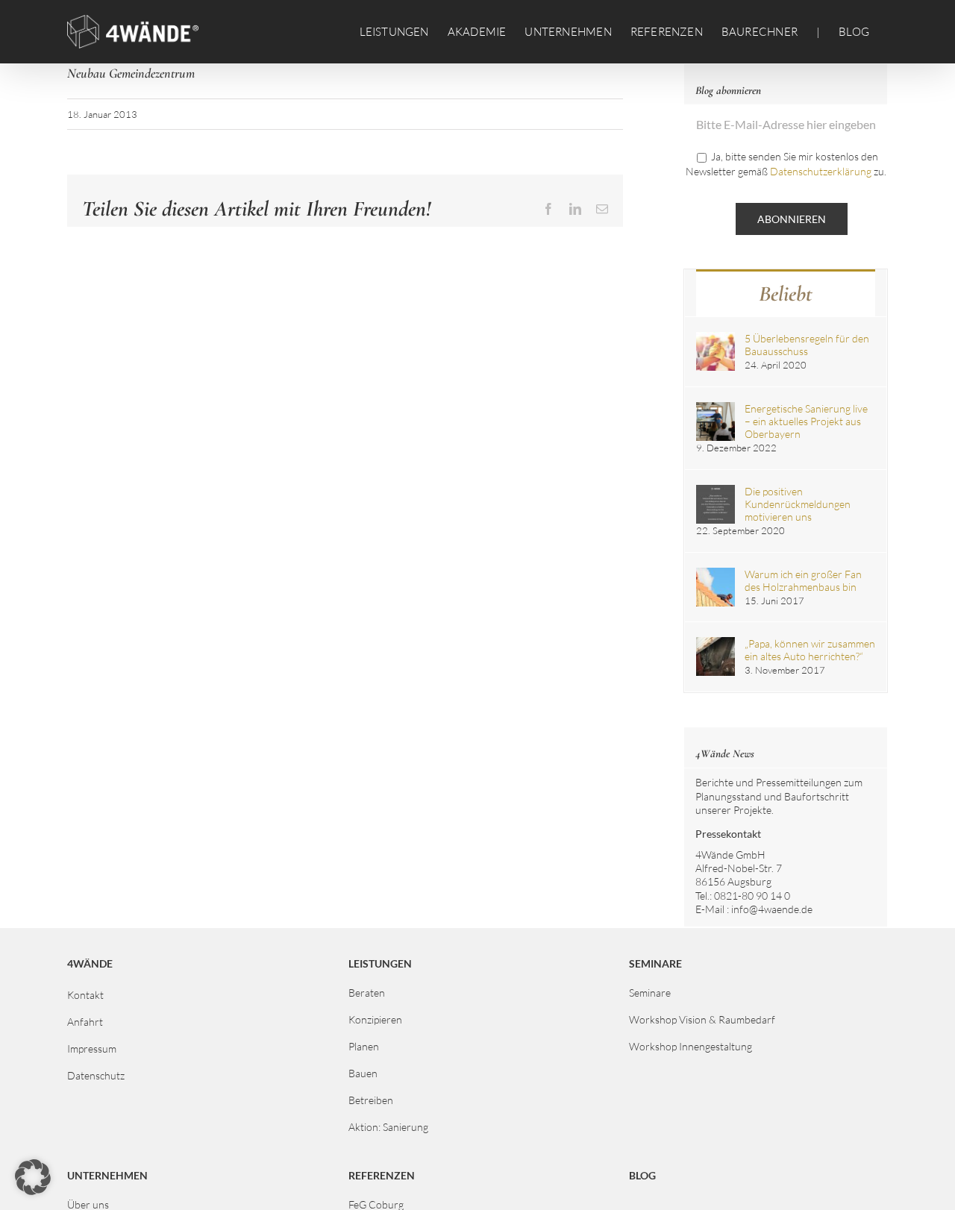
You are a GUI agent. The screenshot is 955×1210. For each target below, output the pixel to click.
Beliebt (785, 293)
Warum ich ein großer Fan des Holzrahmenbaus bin (803, 580)
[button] (33, 1177)
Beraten (366, 992)
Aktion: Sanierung (388, 1126)
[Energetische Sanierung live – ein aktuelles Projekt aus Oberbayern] (715, 408)
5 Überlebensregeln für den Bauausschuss (807, 344)
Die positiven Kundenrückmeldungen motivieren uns (798, 504)
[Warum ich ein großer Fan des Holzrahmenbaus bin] (715, 574)
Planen (363, 1046)
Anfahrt (85, 1021)
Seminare (650, 992)
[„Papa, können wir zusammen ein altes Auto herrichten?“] (715, 643)
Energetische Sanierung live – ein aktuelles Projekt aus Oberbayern (806, 421)
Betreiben (370, 1100)
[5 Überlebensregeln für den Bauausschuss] (715, 338)
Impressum (91, 1048)
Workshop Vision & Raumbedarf (702, 1019)
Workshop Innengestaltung (690, 1046)
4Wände (90, 963)
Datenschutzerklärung (820, 171)
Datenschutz (96, 1075)
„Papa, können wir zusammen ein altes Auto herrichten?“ (810, 649)
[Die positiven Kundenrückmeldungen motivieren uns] (715, 491)
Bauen (363, 1073)
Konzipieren (375, 1019)
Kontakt (85, 994)
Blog (642, 1175)
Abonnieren (791, 219)
